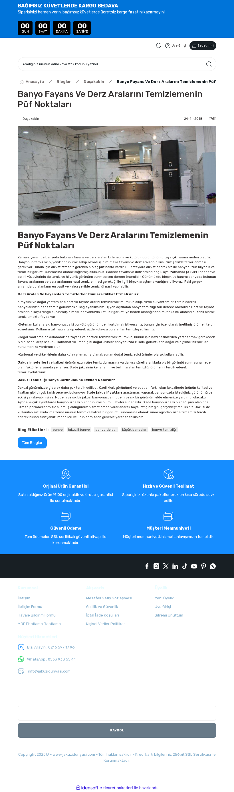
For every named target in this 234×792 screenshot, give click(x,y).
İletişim (24, 598)
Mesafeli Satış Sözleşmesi (109, 598)
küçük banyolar (134, 430)
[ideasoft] (87, 788)
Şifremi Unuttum (169, 615)
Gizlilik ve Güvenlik (102, 607)
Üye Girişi (163, 607)
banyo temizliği (164, 430)
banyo (58, 430)
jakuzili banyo (79, 430)
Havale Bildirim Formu (37, 615)
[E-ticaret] (116, 787)
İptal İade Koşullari (102, 615)
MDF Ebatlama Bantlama (39, 624)
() (205, 45)
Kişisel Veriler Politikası (106, 624)
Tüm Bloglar (32, 442)
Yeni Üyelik (164, 598)
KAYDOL (117, 730)
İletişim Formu (30, 607)
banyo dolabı (106, 430)
